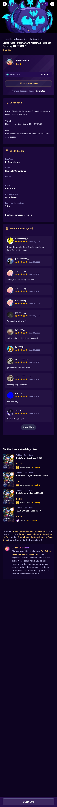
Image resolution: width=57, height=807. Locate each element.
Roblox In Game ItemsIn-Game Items (30, 531)
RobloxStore (22, 60)
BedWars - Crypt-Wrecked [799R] (32, 475)
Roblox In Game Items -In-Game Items (26, 39)
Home (5, 39)
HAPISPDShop (25, 467)
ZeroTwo (23, 520)
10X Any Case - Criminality (28, 511)
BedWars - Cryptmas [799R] (29, 458)
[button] (28, 16)
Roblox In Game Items (24, 455)
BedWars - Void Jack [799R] (29, 493)
